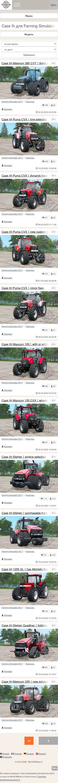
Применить (29, 54)
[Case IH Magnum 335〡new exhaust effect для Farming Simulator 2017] (29, 701)
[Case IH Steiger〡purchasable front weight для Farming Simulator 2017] (29, 532)
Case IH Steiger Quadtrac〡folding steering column (25, 625)
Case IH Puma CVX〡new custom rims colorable (25, 231)
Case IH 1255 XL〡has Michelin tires (25, 569)
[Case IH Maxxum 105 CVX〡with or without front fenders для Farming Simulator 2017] (29, 363)
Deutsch (30, 753)
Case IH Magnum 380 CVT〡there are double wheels (25, 63)
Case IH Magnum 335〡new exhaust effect (25, 681)
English (6, 753)
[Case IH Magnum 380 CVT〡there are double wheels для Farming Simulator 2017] (29, 82)
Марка (29, 15)
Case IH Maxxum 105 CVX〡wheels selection (25, 400)
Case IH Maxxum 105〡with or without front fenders (25, 344)
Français (18, 753)
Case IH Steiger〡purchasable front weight (25, 513)
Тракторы (30, 101)
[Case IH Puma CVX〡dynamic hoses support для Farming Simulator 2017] (29, 195)
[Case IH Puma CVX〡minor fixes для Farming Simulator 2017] (29, 307)
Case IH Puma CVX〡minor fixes (23, 288)
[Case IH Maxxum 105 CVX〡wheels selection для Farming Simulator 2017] (29, 420)
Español (42, 753)
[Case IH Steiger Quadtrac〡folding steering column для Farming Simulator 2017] (29, 645)
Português (7, 756)
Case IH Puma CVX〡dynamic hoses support (25, 175)
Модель (29, 34)
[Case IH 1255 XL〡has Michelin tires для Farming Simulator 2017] (29, 588)
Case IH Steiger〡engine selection (24, 456)
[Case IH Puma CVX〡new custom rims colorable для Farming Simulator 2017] (29, 251)
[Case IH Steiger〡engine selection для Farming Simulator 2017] (29, 476)
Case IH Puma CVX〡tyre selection (24, 119)
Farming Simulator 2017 (12, 101)
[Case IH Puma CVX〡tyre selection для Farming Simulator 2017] (29, 139)
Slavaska (8, 109)
